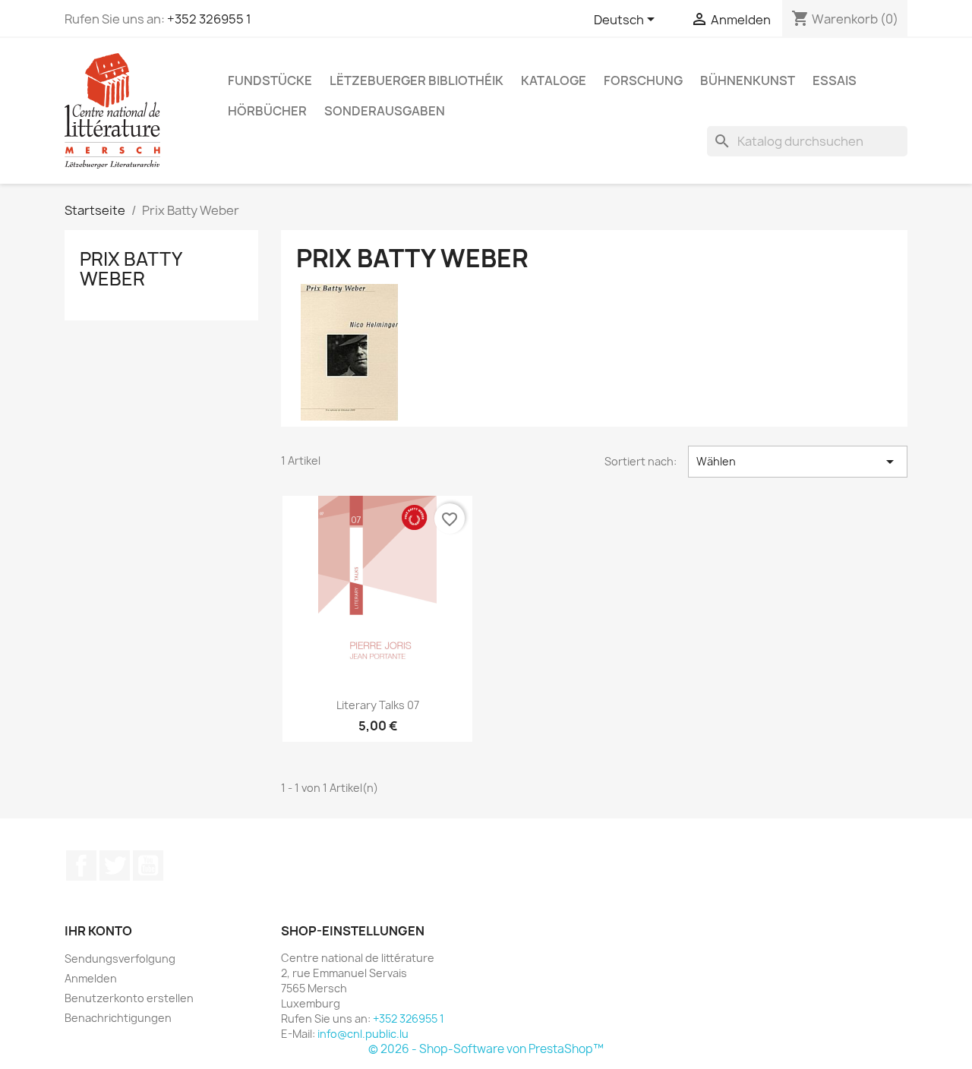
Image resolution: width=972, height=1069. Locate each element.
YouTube (148, 865)
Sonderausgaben (384, 110)
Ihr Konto (98, 930)
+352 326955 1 (209, 19)
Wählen (797, 462)
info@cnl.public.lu (363, 1033)
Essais (835, 80)
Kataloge (553, 80)
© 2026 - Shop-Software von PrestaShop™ (486, 1049)
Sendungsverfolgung (120, 958)
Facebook (81, 865)
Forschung (643, 80)
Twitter (114, 865)
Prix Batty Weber (130, 269)
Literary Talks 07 (377, 705)
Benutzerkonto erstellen (129, 998)
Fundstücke (270, 80)
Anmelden (91, 978)
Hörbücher (267, 110)
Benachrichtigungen (118, 1018)
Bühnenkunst (747, 80)
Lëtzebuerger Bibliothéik (416, 80)
